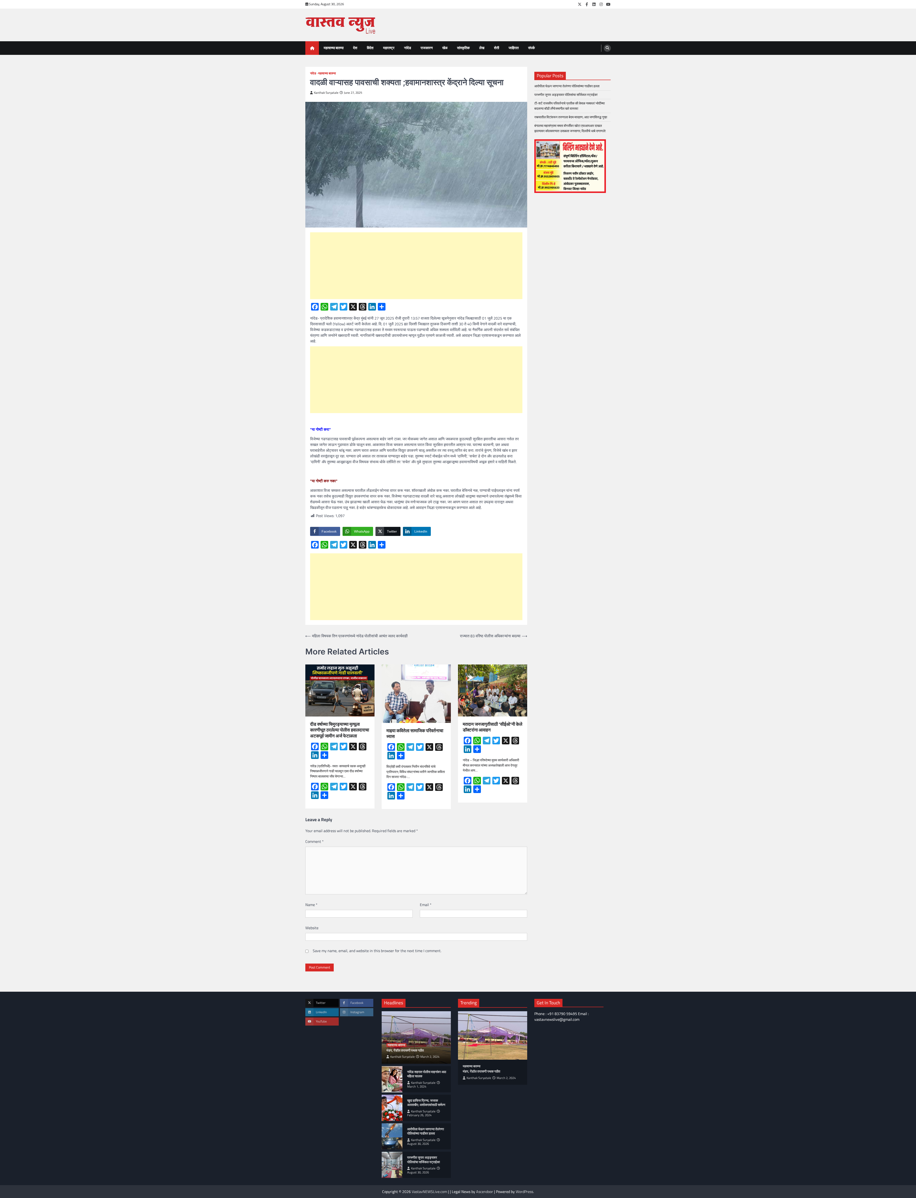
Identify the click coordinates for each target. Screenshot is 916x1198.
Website (311, 928)
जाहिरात (514, 48)
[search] (607, 48)
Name (311, 905)
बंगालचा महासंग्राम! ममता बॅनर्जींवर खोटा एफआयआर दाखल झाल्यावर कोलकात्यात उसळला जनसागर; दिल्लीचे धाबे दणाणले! (570, 128)
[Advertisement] (416, 265)
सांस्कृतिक (463, 48)
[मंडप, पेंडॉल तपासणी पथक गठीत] (492, 1035)
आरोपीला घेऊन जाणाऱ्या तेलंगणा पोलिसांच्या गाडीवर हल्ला (566, 86)
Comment (314, 841)
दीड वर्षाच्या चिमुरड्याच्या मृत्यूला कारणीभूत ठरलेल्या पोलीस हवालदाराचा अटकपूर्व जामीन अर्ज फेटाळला (339, 730)
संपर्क (531, 48)
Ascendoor (484, 1191)
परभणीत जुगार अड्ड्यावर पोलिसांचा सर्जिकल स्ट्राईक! (566, 94)
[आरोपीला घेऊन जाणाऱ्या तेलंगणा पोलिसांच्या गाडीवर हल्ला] (392, 1136)
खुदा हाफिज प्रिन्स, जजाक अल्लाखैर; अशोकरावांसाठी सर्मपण (426, 1102)
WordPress (524, 1191)
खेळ (445, 48)
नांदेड (407, 48)
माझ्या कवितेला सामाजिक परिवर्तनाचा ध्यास (414, 734)
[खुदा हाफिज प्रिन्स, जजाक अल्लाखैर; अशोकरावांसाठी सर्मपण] (392, 1108)
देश (355, 48)
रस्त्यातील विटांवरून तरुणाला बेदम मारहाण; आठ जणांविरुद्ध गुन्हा (570, 117)
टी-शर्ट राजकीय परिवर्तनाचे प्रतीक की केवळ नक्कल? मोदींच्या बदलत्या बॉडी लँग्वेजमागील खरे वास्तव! (569, 106)
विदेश (370, 48)
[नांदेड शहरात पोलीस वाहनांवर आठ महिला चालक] (392, 1079)
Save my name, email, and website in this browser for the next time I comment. (377, 951)
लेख (481, 48)
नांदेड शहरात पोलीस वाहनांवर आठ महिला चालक (426, 1074)
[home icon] (312, 48)
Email (426, 905)
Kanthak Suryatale (326, 92)
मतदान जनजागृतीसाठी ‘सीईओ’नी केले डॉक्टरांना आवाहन (492, 727)
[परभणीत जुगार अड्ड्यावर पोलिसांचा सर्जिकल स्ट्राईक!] (392, 1165)
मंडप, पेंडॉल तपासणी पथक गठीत (405, 1050)
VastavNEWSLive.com (429, 1191)
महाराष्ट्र (389, 48)
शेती (496, 48)
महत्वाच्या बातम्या (334, 48)
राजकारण (427, 48)
